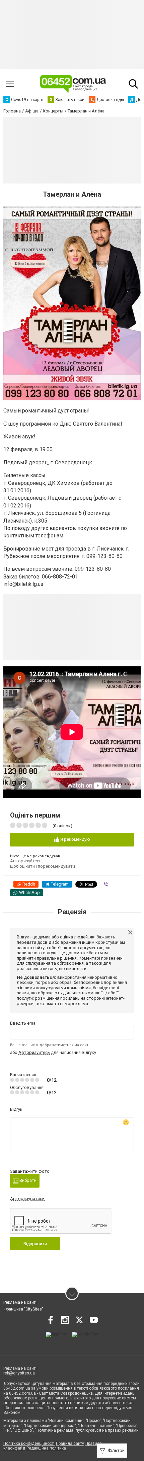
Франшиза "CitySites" (23, 1309)
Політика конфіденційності (29, 1443)
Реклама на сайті (20, 1302)
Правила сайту (70, 1443)
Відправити (35, 1243)
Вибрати (27, 1180)
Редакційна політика (46, 1448)
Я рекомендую (74, 839)
